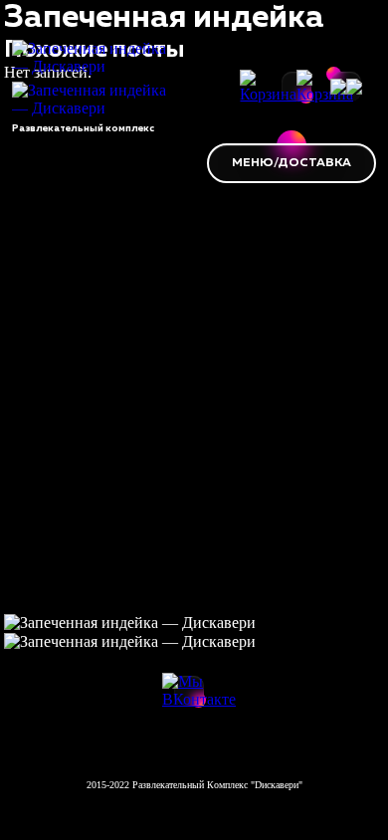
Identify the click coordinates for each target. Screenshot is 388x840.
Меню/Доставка (291, 163)
